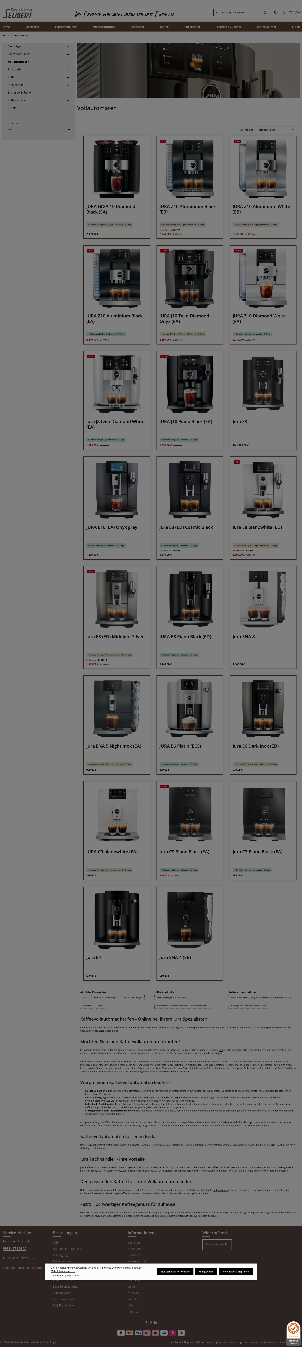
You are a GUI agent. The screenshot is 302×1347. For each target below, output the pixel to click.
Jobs (130, 1305)
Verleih (132, 1286)
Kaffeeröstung (220, 1190)
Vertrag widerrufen (217, 1244)
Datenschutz (136, 1249)
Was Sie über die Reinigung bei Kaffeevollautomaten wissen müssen (261, 997)
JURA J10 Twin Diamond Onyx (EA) (184, 318)
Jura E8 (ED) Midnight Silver (115, 636)
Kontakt (133, 1299)
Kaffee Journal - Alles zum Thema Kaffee (248, 1005)
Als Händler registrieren (68, 1249)
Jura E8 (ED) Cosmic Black (186, 527)
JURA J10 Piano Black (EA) (185, 421)
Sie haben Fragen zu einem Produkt (172, 997)
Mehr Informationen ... (63, 1270)
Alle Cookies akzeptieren (236, 1271)
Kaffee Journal (137, 1261)
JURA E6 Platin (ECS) (180, 746)
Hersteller (13, 123)
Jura (84, 997)
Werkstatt (134, 1242)
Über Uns (134, 1293)
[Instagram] (151, 1322)
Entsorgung (60, 1255)
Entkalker (87, 1005)
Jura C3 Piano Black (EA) (257, 852)
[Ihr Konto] (283, 12)
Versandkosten (227, 1342)
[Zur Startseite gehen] (16, 12)
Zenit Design (49, 1342)
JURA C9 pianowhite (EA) (112, 852)
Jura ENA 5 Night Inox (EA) (113, 746)
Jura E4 (93, 957)
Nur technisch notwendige (175, 1271)
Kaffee (102, 1005)
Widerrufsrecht (62, 1280)
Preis (10, 129)
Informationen (141, 1232)
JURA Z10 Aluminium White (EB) (261, 209)
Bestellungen (65, 1232)
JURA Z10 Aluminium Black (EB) (187, 209)
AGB (56, 1242)
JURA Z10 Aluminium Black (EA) (114, 318)
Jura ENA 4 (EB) (175, 957)
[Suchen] (265, 12)
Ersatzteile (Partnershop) (105, 997)
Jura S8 (240, 421)
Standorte (134, 1280)
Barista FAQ (135, 1255)
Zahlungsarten (62, 1293)
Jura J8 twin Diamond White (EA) (115, 424)
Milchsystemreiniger (133, 997)
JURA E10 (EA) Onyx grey (111, 527)
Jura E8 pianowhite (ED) (257, 527)
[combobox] (241, 12)
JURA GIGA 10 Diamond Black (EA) (110, 209)
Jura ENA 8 (244, 636)
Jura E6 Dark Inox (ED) (256, 746)
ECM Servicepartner (65, 1286)
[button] (68, 46)
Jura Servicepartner (65, 1299)
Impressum (135, 1312)
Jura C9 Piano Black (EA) (184, 852)
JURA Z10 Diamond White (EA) (259, 318)
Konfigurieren (206, 1271)
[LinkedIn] (155, 1322)
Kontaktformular (36, 1267)
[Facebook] (146, 1322)
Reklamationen (62, 1261)
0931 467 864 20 (14, 1248)
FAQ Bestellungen (64, 1305)
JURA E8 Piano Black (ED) (185, 636)
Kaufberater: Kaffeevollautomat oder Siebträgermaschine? (182, 1005)
